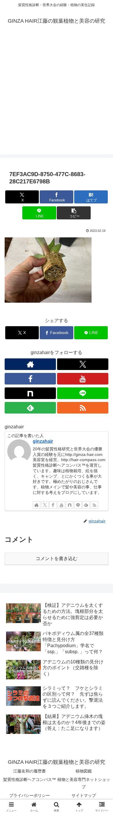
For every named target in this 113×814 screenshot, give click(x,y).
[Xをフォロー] (82, 364)
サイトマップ (84, 795)
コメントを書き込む (56, 558)
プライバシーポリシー (29, 795)
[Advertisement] (56, 97)
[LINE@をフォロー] (82, 393)
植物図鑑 (84, 771)
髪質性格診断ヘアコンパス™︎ (29, 779)
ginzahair (43, 441)
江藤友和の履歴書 (29, 771)
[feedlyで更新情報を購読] (30, 408)
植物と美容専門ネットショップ (83, 783)
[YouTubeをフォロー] (82, 379)
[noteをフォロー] (30, 393)
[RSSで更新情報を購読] (82, 408)
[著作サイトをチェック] (30, 364)
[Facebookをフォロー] (30, 379)
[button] (73, 212)
